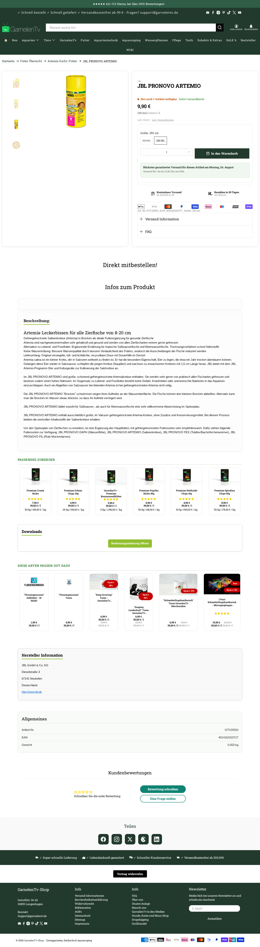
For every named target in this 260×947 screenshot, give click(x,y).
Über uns (137, 899)
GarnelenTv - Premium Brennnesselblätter (111, 493)
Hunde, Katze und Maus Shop (150, 915)
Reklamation (83, 907)
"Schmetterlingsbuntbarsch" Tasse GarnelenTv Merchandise (178, 603)
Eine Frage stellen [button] (163, 799)
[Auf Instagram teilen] (117, 839)
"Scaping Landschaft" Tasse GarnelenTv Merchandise (138, 610)
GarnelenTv (68, 40)
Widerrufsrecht (84, 903)
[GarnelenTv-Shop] (21, 27)
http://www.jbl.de (32, 691)
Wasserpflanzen (156, 40)
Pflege (176, 40)
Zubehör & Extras (209, 40)
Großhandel (139, 923)
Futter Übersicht (31, 61)
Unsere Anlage (141, 903)
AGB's (78, 911)
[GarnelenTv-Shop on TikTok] (229, 12)
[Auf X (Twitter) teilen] (130, 839)
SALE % (231, 40)
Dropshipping (140, 919)
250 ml (160, 140)
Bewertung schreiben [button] (163, 789)
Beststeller (248, 40)
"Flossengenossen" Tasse (69, 596)
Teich (189, 40)
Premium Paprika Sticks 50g (149, 492)
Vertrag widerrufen (130, 874)
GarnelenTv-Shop (34, 940)
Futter (85, 40)
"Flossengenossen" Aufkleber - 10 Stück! (34, 597)
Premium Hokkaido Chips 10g (186, 492)
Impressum (82, 923)
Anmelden (214, 918)
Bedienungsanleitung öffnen (130, 543)
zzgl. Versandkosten (163, 119)
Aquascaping (131, 40)
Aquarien (28, 40)
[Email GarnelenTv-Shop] (207, 12)
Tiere (47, 40)
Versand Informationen (89, 895)
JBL (139, 81)
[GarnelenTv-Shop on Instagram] (218, 12)
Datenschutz (82, 915)
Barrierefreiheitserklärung (91, 899)
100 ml (146, 140)
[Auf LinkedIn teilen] (157, 839)
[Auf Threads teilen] (143, 839)
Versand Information (162, 219)
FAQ (148, 231)
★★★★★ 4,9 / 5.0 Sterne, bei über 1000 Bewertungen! (128, 4)
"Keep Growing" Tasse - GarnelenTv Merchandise (103, 597)
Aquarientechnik (106, 40)
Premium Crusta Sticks (35, 492)
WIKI (130, 50)
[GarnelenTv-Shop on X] (234, 12)
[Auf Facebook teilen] (103, 839)
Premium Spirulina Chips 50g (224, 492)
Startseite (8, 61)
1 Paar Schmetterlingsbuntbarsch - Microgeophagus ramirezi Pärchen (222, 602)
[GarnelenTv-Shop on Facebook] (213, 12)
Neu (15, 40)
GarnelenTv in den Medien (148, 911)
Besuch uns (139, 907)
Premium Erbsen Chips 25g (73, 492)
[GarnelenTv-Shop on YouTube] (239, 12)
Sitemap (80, 919)
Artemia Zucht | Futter (62, 61)
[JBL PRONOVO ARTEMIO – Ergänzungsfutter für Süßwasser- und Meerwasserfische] (76, 102)
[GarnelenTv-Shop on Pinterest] (223, 12)
